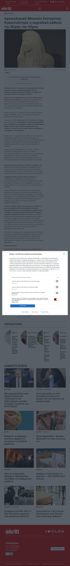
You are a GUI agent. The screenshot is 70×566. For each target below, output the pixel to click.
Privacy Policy (44, 312)
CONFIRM (23, 305)
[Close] (64, 254)
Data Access (35, 312)
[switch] (56, 281)
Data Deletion (25, 312)
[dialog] (35, 283)
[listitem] (35, 277)
